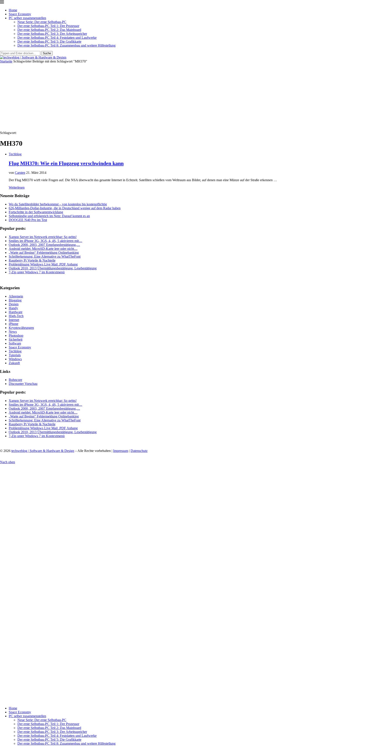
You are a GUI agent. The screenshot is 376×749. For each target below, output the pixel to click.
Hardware (15, 312)
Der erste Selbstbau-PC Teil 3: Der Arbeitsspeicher (52, 34)
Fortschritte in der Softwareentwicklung (36, 212)
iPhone (13, 324)
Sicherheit (15, 339)
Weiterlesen (17, 187)
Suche (47, 53)
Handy (13, 308)
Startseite (6, 61)
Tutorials (15, 355)
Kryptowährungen (21, 328)
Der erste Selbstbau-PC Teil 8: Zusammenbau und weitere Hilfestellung (66, 45)
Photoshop (16, 335)
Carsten (20, 172)
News (13, 331)
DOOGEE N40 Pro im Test (28, 220)
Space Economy (20, 14)
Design (13, 304)
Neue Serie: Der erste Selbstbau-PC (41, 22)
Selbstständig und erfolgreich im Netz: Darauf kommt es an (49, 216)
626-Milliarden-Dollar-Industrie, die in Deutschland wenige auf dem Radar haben (65, 208)
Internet (14, 320)
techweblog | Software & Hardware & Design (42, 451)
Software (15, 343)
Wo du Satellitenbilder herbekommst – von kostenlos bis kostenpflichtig (58, 204)
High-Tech (16, 316)
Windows (15, 359)
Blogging (15, 300)
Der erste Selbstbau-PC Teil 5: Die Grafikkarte (49, 41)
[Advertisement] (188, 96)
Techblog (15, 351)
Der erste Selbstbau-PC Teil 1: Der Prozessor (48, 26)
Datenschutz (139, 451)
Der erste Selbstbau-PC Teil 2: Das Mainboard (49, 30)
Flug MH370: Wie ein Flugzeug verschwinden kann (66, 163)
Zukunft (14, 363)
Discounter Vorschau (23, 383)
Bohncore (15, 380)
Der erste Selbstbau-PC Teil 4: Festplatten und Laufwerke (57, 37)
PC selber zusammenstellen (27, 18)
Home (13, 10)
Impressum (120, 451)
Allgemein (16, 296)
